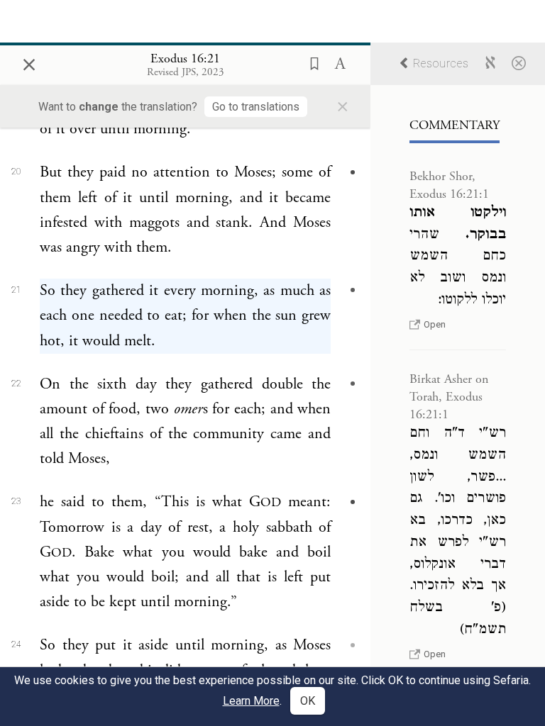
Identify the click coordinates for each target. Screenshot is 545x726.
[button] (310, 62)
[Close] (519, 62)
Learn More (251, 701)
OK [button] (307, 701)
